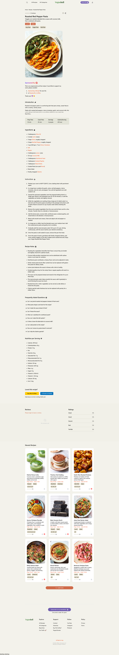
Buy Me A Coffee (31, 393)
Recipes (30, 9)
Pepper (30, 150)
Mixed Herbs (38, 164)
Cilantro (39, 172)
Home (26, 9)
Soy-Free (28, 27)
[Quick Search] (27, 2)
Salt (29, 147)
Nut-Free (43, 27)
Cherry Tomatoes (45, 145)
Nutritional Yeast (40, 158)
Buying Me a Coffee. (35, 93)
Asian (82, 484)
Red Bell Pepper (36, 142)
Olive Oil (38, 134)
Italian (33, 24)
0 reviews (33, 13)
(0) (32, 489)
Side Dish (77, 484)
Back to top (60, 640)
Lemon (38, 153)
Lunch (27, 24)
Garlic (34, 137)
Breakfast (53, 484)
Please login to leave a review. (33, 413)
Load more (60, 588)
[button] (63, 13)
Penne (42, 166)
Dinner (52, 574)
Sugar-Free (35, 27)
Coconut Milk (35, 156)
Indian (35, 529)
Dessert (29, 484)
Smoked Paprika (39, 161)
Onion (33, 139)
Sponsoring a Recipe (33, 91)
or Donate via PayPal (47, 393)
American (60, 484)
